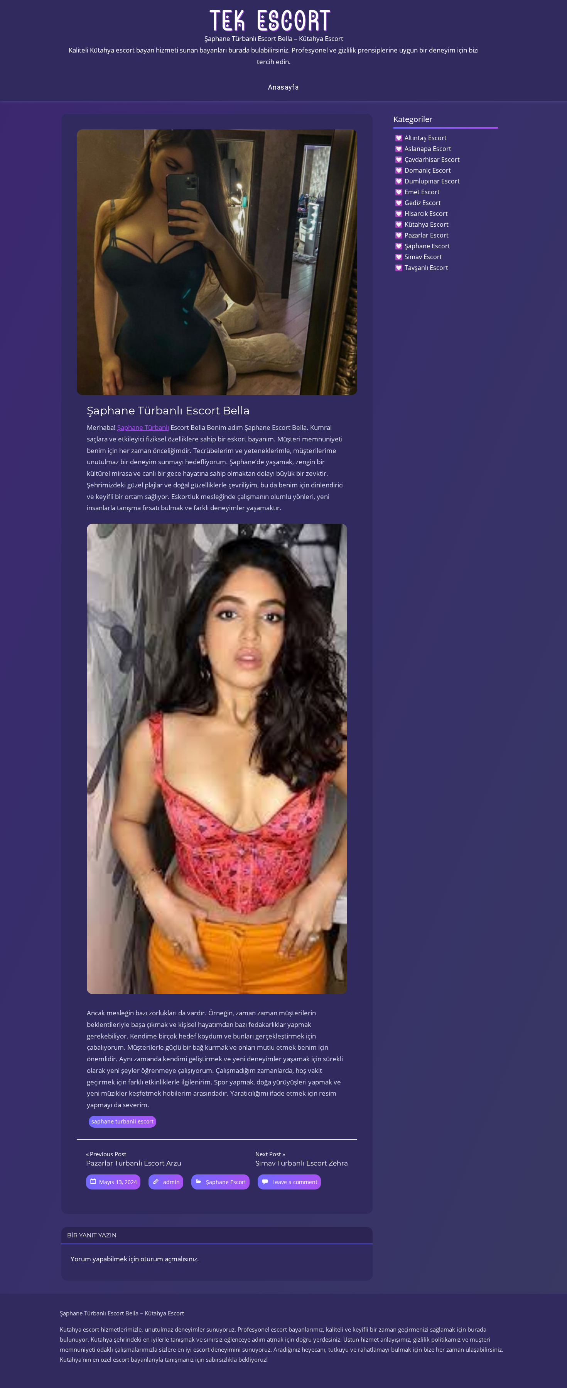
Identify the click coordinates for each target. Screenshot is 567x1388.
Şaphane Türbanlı (143, 427)
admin (171, 1182)
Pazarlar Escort (427, 235)
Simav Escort (423, 257)
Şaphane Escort (226, 1182)
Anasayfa (283, 87)
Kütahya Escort (427, 224)
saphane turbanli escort (122, 1121)
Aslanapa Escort (428, 148)
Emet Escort (422, 192)
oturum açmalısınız (168, 1258)
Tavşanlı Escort (426, 267)
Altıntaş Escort (426, 138)
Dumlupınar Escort (432, 181)
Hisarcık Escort (426, 213)
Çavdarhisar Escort (432, 159)
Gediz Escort (423, 203)
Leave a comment (294, 1182)
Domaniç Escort (428, 170)
